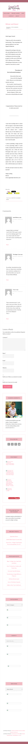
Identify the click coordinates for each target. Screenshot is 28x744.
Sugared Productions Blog (14, 8)
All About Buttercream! (14, 579)
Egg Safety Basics (14, 536)
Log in (19, 735)
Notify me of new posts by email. (10, 382)
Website (5, 367)
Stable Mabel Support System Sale (14, 539)
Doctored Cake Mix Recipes (14, 571)
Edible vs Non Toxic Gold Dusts (14, 585)
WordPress (15, 735)
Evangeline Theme (16, 733)
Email (4, 360)
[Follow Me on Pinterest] (14, 498)
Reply (7, 244)
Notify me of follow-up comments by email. (12, 376)
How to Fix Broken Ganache (14, 582)
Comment (5, 337)
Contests (13, 198)
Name (4, 353)
